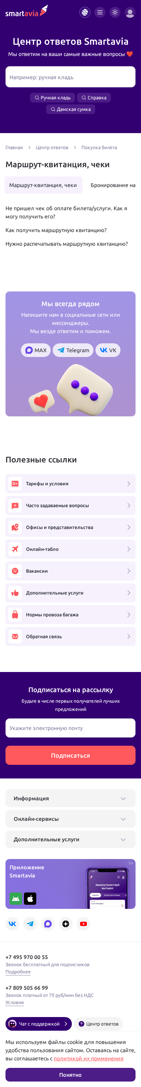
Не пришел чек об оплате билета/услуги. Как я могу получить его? (66, 212)
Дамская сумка (74, 109)
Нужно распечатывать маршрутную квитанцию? (66, 244)
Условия (14, 1002)
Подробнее (18, 971)
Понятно (70, 1074)
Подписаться (70, 755)
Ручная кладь (55, 97)
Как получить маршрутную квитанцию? (55, 230)
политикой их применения (89, 1058)
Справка (97, 97)
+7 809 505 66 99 (26, 987)
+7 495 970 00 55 (26, 957)
